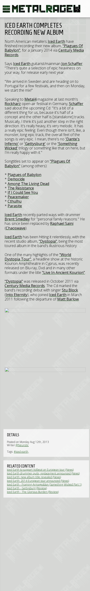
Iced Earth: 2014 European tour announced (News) (38, 481)
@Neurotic (22, 445)
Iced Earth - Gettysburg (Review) (27, 488)
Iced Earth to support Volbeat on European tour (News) (40, 470)
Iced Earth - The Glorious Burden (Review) (33, 492)
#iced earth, (21, 452)
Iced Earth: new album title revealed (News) (34, 477)
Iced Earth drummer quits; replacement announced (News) (43, 473)
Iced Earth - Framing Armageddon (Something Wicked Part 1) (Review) (44, 486)
